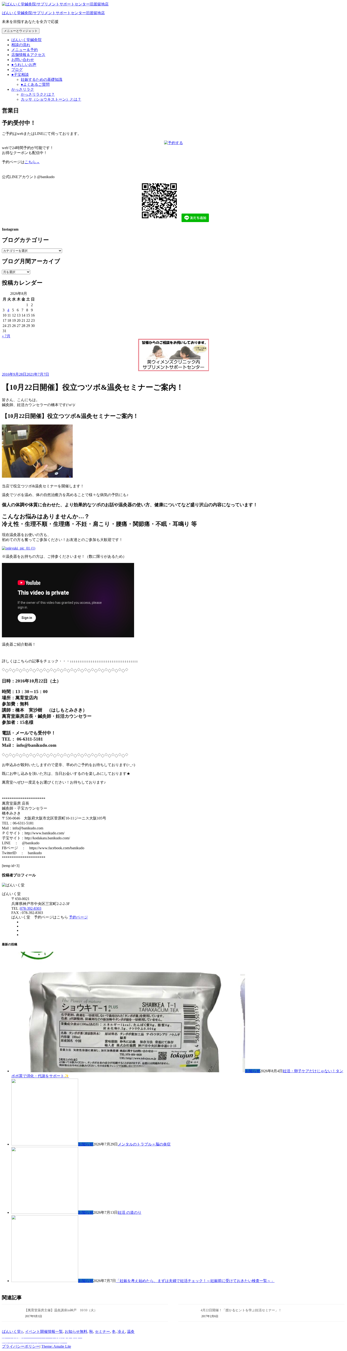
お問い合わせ (22, 60)
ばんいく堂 (11, 1332)
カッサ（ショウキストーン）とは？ (51, 99)
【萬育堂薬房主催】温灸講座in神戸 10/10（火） (60, 1310)
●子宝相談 (20, 75)
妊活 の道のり (129, 1212)
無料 (83, 1332)
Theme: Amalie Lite (56, 1346)
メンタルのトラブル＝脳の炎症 (144, 1144)
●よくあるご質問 (35, 84)
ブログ (17, 70)
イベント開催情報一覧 (44, 1332)
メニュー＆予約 (24, 50)
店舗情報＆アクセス (28, 55)
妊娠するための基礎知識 (41, 79)
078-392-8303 (30, 908)
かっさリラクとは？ (38, 94)
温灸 (131, 1332)
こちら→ (32, 162)
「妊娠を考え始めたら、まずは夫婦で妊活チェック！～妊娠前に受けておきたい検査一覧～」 (195, 1281)
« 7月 (6, 336)
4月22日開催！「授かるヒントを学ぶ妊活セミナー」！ (241, 1310)
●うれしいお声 (23, 65)
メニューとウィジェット (21, 31)
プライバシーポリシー (21, 1346)
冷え (121, 1332)
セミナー (102, 1332)
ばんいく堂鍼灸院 (26, 40)
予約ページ (78, 917)
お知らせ (252, 1071)
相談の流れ (20, 45)
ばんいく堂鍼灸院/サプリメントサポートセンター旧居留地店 (53, 13)
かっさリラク (22, 89)
